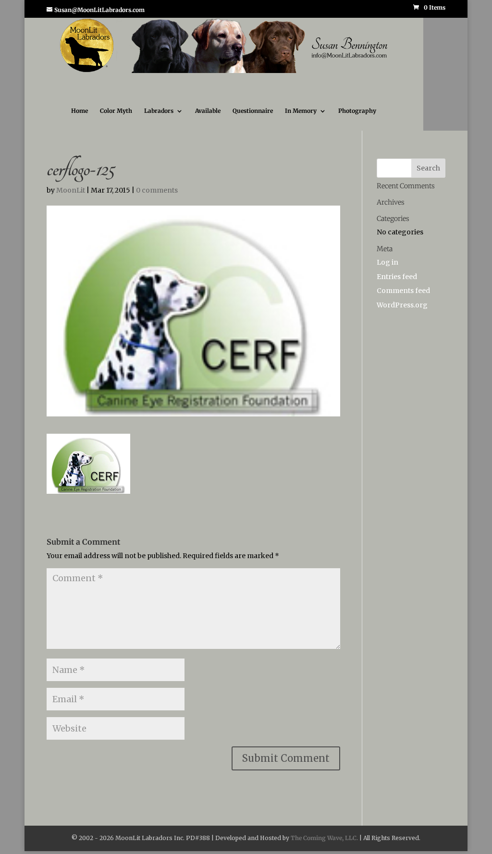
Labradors (158, 119)
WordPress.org (402, 313)
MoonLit (70, 199)
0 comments (157, 199)
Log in (387, 271)
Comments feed (403, 299)
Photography (357, 119)
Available (208, 119)
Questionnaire (253, 119)
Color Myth (116, 119)
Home (79, 119)
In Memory (301, 119)
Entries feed (397, 285)
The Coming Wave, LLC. (324, 846)
